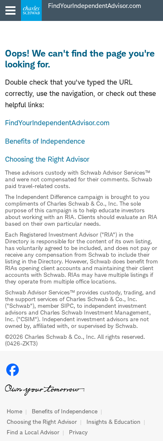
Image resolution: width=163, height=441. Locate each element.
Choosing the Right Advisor (42, 421)
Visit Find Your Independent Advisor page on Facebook (12, 370)
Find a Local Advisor (33, 432)
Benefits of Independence (64, 411)
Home (14, 411)
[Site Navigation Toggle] (10, 10)
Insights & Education (113, 421)
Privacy (78, 432)
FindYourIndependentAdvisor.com (57, 123)
